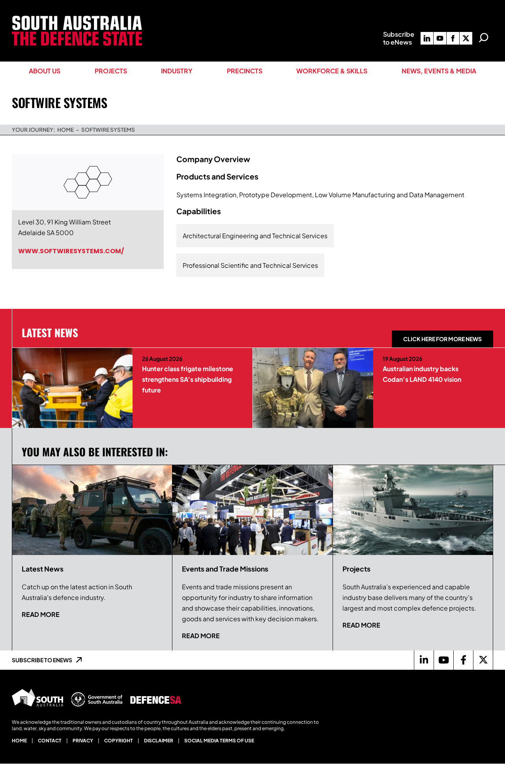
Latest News (50, 332)
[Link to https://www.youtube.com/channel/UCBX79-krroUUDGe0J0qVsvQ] (443, 660)
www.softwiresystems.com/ (71, 251)
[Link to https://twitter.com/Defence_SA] (483, 660)
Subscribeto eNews (398, 37)
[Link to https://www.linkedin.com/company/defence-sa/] (424, 660)
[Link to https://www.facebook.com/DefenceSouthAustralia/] (463, 660)
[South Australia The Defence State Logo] (77, 19)
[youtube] (440, 38)
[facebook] (453, 38)
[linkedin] (427, 38)
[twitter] (466, 38)
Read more (41, 614)
